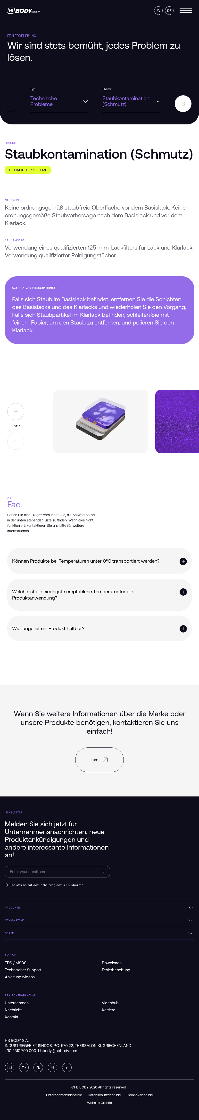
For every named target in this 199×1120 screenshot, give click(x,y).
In (67, 1068)
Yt (52, 1068)
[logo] (23, 11)
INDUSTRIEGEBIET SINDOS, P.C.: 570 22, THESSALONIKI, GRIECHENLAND (68, 1045)
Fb (38, 1068)
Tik (24, 1068)
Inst (9, 1068)
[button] (158, 10)
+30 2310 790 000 (20, 1050)
